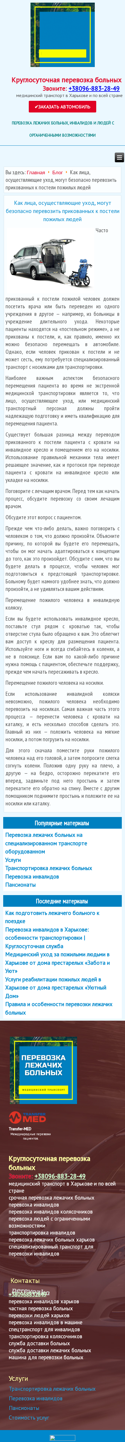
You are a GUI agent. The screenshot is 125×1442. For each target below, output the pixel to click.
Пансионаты (24, 1407)
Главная (36, 172)
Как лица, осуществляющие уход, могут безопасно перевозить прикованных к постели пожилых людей (62, 211)
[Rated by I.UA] (62, 1439)
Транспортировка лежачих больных (52, 1388)
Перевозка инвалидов (36, 1398)
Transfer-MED (20, 1129)
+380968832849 (28, 1294)
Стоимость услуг (29, 1417)
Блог (57, 172)
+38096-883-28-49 (94, 88)
